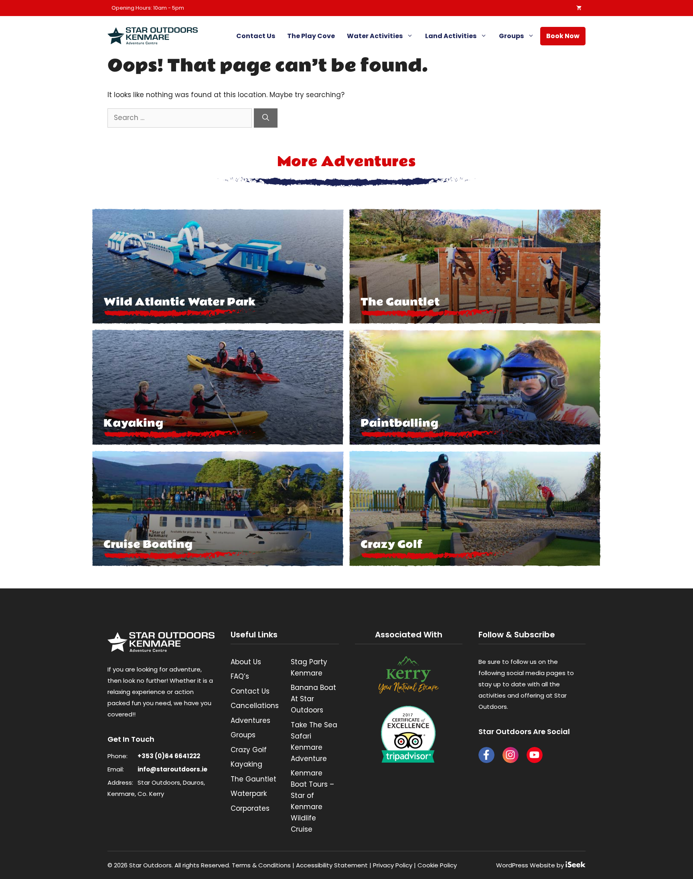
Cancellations (255, 705)
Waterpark (249, 793)
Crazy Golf (249, 750)
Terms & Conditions (261, 865)
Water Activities (375, 36)
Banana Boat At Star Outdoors (313, 699)
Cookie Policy (437, 865)
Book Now (563, 36)
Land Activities (450, 36)
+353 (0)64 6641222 (169, 756)
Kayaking (246, 764)
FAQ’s (240, 676)
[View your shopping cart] (577, 8)
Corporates (250, 808)
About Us (246, 662)
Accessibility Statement (332, 865)
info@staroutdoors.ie (172, 769)
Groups (511, 36)
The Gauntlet (253, 779)
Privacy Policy (392, 865)
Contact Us (255, 36)
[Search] (266, 118)
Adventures (250, 720)
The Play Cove (311, 36)
